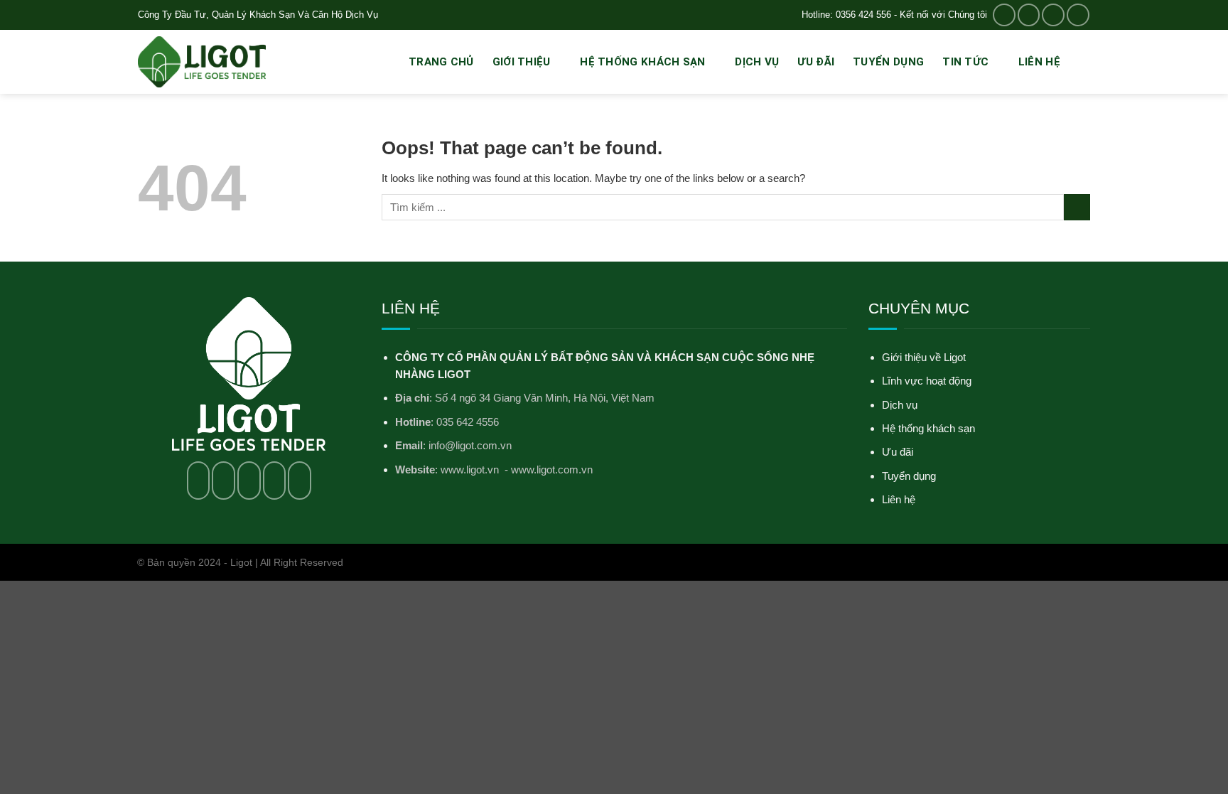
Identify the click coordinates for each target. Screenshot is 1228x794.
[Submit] (1077, 207)
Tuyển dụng (888, 61)
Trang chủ (441, 61)
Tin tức (965, 61)
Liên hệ (1039, 61)
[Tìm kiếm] (1084, 61)
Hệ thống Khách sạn (642, 61)
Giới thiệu (521, 61)
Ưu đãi (815, 61)
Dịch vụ (757, 61)
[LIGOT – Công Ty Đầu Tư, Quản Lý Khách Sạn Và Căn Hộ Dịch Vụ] (202, 61)
